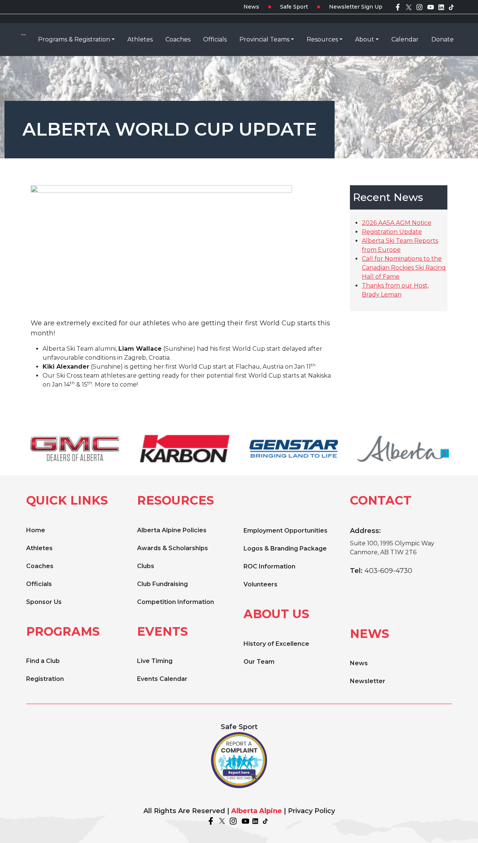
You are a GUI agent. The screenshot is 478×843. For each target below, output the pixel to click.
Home (35, 530)
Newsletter (367, 681)
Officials (39, 584)
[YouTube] (430, 6)
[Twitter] (409, 6)
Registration (45, 678)
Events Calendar (162, 678)
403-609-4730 (388, 571)
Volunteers (260, 584)
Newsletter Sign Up (355, 6)
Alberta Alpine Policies (172, 530)
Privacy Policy (311, 811)
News (251, 6)
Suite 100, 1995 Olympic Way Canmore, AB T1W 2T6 (392, 548)
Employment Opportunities (285, 530)
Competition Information (175, 601)
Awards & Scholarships (172, 548)
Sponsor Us (44, 601)
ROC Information (269, 566)
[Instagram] (419, 6)
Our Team (258, 661)
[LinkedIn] (441, 6)
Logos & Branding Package (285, 548)
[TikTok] (451, 6)
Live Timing (155, 660)
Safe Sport (294, 6)
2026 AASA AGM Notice (396, 222)
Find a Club (43, 660)
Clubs (145, 566)
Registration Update (392, 231)
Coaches (39, 566)
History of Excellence (276, 643)
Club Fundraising (162, 584)
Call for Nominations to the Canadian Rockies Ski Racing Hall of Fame (404, 267)
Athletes (39, 548)
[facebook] (397, 6)
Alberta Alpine (256, 811)
